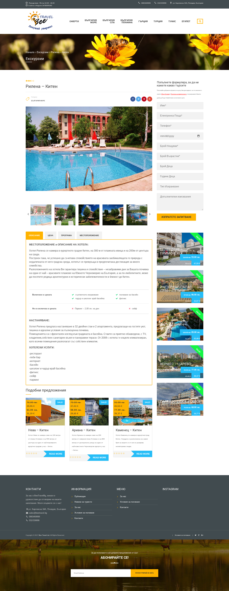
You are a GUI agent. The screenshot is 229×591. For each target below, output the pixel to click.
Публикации (80, 496)
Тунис (172, 21)
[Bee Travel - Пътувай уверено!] (40, 20)
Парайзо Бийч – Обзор (180, 401)
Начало (30, 52)
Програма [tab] (66, 235)
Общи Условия (165, 94)
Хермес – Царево (175, 364)
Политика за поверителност (179, 94)
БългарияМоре (91, 21)
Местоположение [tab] (89, 235)
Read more (55, 454)
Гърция (143, 21)
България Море (38, 101)
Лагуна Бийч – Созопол (173, 326)
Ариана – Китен (83, 430)
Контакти (78, 518)
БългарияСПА (109, 21)
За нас (77, 507)
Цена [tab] (50, 235)
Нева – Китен (38, 430)
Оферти (74, 21)
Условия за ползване (84, 513)
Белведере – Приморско (171, 251)
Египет (186, 21)
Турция (158, 21)
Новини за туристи (83, 502)
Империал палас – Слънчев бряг (177, 289)
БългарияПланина (127, 21)
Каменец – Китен (129, 430)
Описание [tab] (34, 235)
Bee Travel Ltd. (44, 535)
